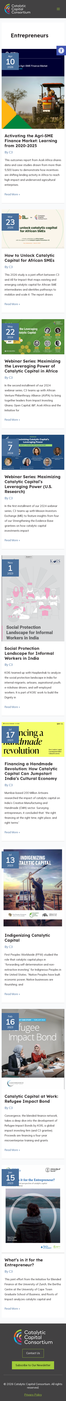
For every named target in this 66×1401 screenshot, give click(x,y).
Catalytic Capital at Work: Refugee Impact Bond (31, 1099)
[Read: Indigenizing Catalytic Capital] (33, 887)
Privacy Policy (33, 1394)
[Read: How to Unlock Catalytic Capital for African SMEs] (33, 228)
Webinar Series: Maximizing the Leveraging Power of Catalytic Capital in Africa (32, 366)
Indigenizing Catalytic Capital (27, 938)
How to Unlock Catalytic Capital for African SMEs (29, 258)
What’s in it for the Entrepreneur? (24, 1262)
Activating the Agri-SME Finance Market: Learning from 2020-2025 (31, 140)
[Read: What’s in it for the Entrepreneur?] (33, 1208)
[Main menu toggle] (58, 9)
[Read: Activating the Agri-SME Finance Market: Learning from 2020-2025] (33, 88)
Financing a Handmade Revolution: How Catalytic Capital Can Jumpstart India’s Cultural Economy (31, 771)
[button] (61, 50)
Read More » (12, 194)
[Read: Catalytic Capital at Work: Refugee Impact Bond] (33, 1049)
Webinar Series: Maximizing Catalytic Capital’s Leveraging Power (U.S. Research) (32, 484)
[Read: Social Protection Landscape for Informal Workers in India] (33, 598)
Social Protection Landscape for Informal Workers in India (29, 653)
